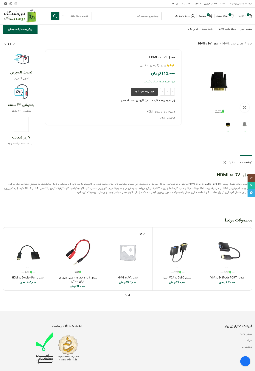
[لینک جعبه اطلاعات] (21, 66)
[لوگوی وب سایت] (20, 16)
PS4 (36, 188)
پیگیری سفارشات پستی (20, 29)
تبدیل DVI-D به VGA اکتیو (177, 278)
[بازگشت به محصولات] (9, 44)
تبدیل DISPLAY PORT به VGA (227, 278)
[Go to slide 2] (126, 295)
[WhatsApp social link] (10, 4)
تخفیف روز (246, 347)
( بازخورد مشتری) (149, 65)
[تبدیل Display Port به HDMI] (28, 252)
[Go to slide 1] (129, 295)
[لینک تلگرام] (5, 4)
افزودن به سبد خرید (144, 91)
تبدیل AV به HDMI (128, 278)
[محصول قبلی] (14, 44)
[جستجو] (55, 16)
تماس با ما (246, 334)
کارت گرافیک (210, 184)
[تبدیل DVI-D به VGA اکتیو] (177, 252)
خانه (249, 44)
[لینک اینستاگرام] (15, 4)
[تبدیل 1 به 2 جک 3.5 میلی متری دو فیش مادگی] (78, 252)
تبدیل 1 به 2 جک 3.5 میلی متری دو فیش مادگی (77, 280)
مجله (249, 340)
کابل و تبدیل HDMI (233, 44)
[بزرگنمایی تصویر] (244, 107)
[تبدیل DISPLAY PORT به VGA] (227, 252)
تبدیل (162, 118)
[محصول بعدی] (5, 44)
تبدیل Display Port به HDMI (28, 278)
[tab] (246, 161)
